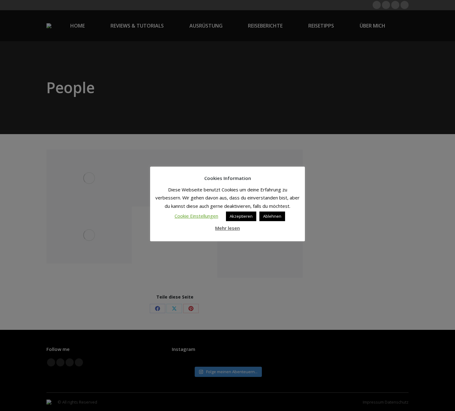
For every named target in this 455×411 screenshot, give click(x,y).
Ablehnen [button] (272, 216)
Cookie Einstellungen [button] (196, 216)
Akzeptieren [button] (241, 216)
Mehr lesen (227, 228)
